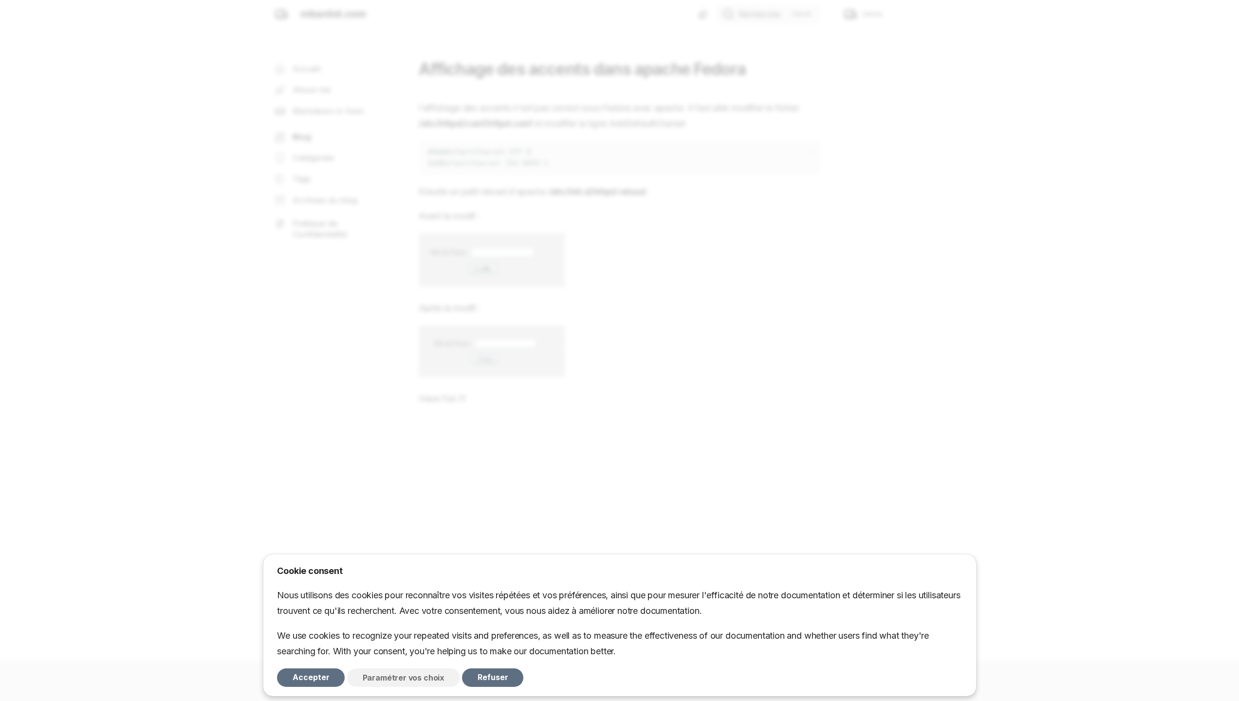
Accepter (311, 677)
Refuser (493, 677)
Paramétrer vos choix (403, 677)
